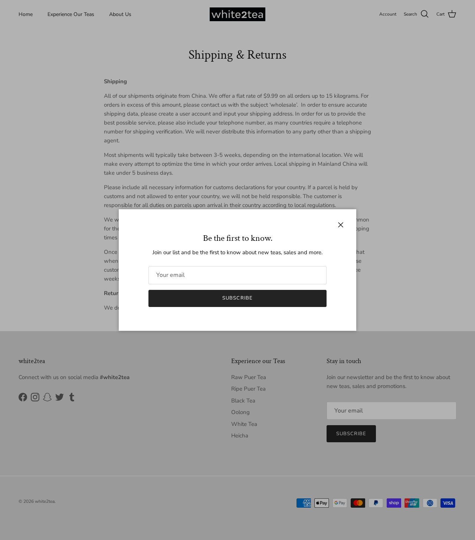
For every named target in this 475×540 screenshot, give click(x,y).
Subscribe (237, 298)
